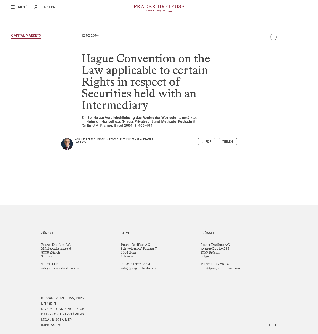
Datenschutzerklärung (62, 314)
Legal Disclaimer (56, 319)
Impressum (51, 325)
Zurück (273, 37)
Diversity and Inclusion (63, 309)
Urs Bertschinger (93, 139)
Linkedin (48, 303)
